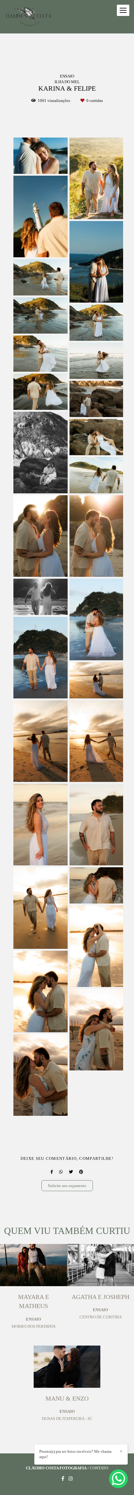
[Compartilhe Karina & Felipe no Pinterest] (81, 1172)
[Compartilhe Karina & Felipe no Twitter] (71, 1172)
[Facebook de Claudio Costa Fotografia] (62, 1478)
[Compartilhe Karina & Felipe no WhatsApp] (61, 1172)
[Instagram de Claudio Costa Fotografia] (71, 1478)
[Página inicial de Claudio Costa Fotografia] (29, 17)
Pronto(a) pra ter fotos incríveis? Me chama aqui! (75, 1454)
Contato (99, 1468)
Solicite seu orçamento (67, 1185)
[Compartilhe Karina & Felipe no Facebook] (51, 1172)
